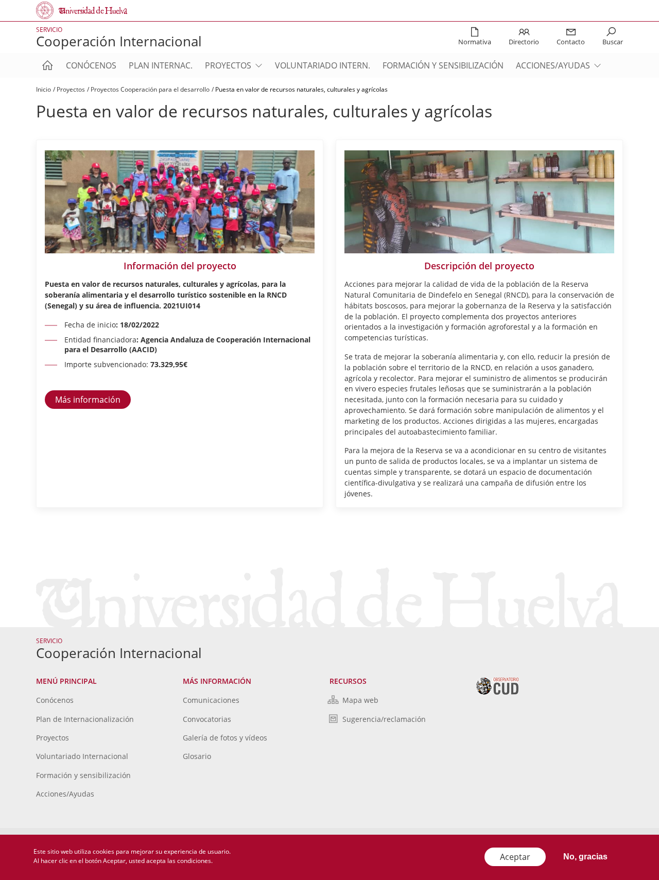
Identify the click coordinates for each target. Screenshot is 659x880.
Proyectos (228, 65)
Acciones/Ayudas (553, 65)
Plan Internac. (161, 65)
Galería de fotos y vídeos (225, 738)
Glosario (197, 756)
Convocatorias (207, 719)
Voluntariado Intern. (322, 65)
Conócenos (91, 65)
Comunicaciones (211, 700)
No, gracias (585, 856)
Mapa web (360, 700)
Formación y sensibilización (443, 65)
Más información (87, 399)
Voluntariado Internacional (82, 756)
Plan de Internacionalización (85, 719)
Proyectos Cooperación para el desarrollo (150, 89)
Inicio (43, 89)
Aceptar (515, 856)
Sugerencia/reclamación (384, 719)
